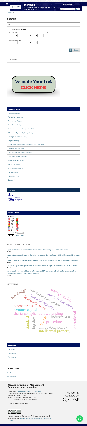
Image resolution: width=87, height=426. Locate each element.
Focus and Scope (14, 113)
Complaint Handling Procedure (18, 156)
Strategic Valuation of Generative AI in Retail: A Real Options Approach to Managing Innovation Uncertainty (42, 260)
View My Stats (19, 235)
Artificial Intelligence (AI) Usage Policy (20, 133)
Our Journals (11, 373)
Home (9, 13)
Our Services (11, 376)
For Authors (12, 353)
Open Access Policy (14, 125)
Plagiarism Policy (13, 141)
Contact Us (11, 180)
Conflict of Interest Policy (16, 148)
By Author (47, 33)
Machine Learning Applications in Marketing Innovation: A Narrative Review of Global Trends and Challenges (43, 255)
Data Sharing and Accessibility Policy (20, 152)
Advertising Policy (14, 176)
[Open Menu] (7, 4)
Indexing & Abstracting (15, 168)
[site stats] (11, 235)
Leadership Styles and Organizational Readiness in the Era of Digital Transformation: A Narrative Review (42, 266)
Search (76, 50)
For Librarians (12, 357)
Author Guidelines (14, 164)
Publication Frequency (15, 117)
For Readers (12, 349)
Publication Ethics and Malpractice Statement (23, 129)
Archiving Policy (13, 172)
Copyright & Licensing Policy (17, 137)
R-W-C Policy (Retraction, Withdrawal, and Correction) (26, 144)
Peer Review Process (15, 121)
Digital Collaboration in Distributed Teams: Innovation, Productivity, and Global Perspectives (37, 250)
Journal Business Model (16, 160)
